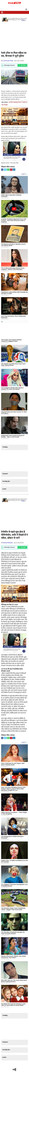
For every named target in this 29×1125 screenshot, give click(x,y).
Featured (5, 473)
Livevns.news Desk (8, 60)
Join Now (23, 65)
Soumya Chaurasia (8, 542)
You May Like (6, 481)
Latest (4, 489)
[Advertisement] (14, 36)
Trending (4, 447)
